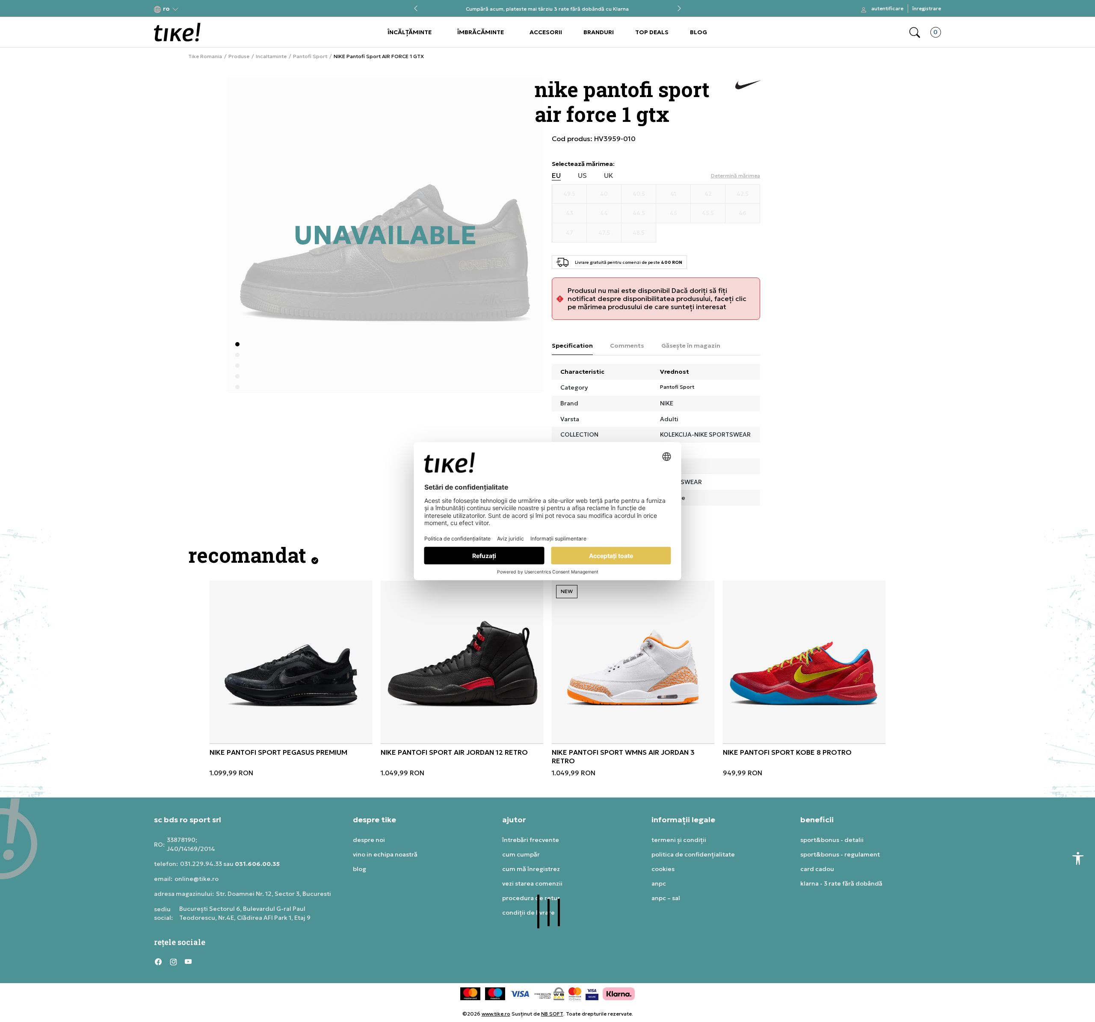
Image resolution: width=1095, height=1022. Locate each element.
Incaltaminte (271, 56)
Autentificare (887, 8)
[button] (166, 8)
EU (556, 175)
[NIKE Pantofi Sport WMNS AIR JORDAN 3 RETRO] (633, 662)
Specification (572, 345)
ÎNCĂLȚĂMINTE (410, 32)
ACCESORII (546, 32)
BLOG (698, 32)
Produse (238, 56)
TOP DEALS (652, 32)
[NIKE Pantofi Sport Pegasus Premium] (291, 662)
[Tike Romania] (177, 32)
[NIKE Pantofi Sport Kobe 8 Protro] (804, 662)
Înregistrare (926, 8)
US (582, 175)
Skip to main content (188, 9)
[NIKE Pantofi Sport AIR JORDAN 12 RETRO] (462, 662)
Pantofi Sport (310, 56)
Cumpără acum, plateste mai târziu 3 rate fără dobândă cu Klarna (547, 9)
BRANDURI (598, 32)
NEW (567, 591)
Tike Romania (205, 56)
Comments (627, 345)
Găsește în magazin (690, 345)
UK (608, 175)
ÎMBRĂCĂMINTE (480, 32)
